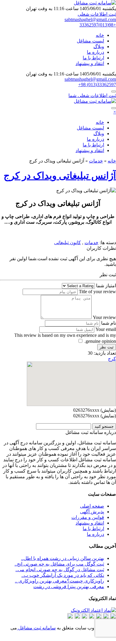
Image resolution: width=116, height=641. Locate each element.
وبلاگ (98, 46)
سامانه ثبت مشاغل (36, 627)
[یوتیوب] (70, 617)
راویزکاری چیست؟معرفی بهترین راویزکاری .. (59, 580)
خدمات (96, 160)
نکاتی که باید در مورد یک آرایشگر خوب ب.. (62, 575)
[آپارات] (113, 617)
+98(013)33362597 (97, 24)
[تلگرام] (106, 617)
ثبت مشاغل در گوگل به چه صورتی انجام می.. (59, 569)
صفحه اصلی (92, 506)
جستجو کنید (104, 426)
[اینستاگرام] (92, 617)
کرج (112, 358)
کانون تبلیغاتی (67, 242)
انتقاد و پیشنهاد (90, 63)
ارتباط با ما (93, 57)
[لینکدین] (99, 617)
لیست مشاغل (90, 40)
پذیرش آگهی (92, 511)
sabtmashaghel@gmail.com (90, 19)
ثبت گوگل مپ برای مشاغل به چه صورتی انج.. (59, 563)
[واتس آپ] (84, 617)
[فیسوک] (77, 617)
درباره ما (95, 52)
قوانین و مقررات (87, 517)
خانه (100, 35)
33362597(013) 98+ (97, 84)
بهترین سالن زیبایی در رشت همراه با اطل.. (62, 558)
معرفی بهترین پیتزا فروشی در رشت (68, 586)
